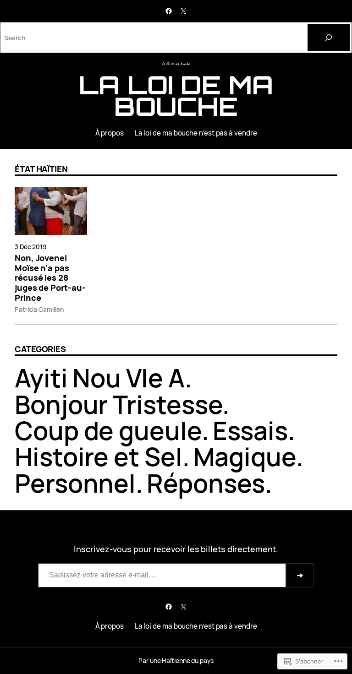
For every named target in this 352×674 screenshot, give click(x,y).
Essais (250, 430)
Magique (244, 456)
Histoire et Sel (98, 456)
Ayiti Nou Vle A (100, 378)
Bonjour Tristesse (118, 404)
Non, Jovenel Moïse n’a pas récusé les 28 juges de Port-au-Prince (50, 278)
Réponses (206, 483)
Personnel (75, 483)
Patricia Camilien (39, 309)
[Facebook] (168, 11)
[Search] (329, 37)
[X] (183, 11)
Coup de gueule (108, 430)
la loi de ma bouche (176, 95)
